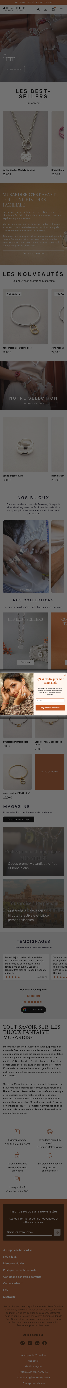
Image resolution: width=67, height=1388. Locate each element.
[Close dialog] (65, 675)
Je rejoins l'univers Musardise (50, 707)
